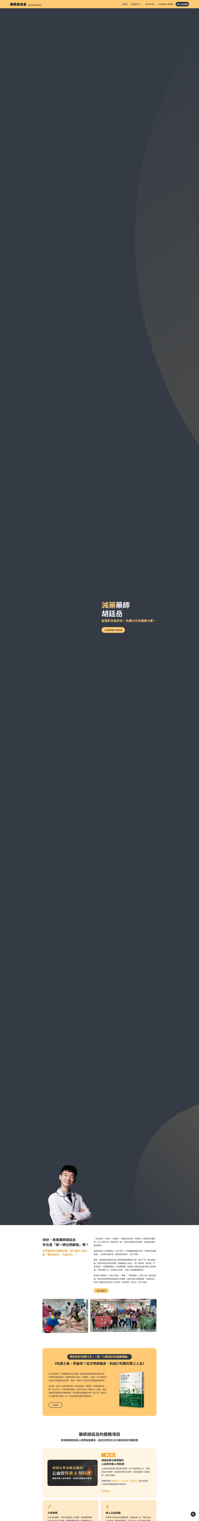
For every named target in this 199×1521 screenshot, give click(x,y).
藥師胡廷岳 (18, 4)
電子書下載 (150, 4)
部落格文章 (135, 4)
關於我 (125, 4)
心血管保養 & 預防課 (165, 4)
